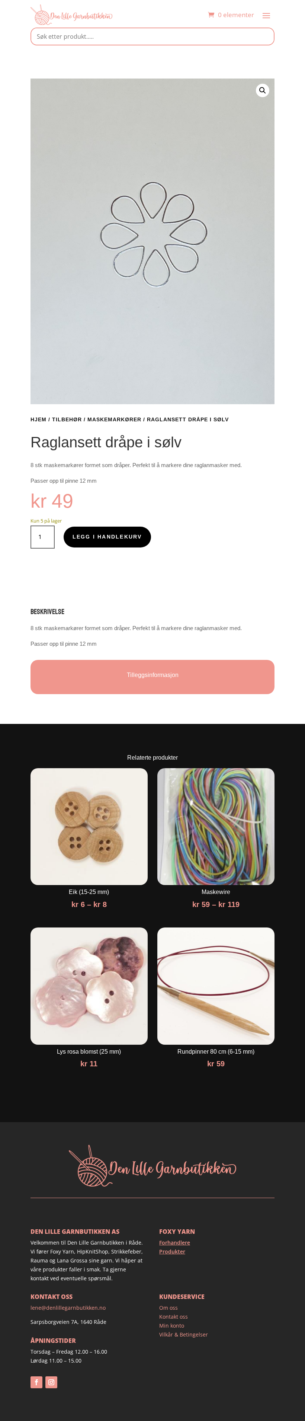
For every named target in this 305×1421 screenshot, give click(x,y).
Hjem (38, 419)
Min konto (171, 1325)
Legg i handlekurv (107, 537)
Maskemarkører (114, 419)
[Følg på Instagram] (51, 1382)
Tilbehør (67, 419)
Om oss (168, 1307)
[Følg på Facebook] (36, 1382)
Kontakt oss (173, 1316)
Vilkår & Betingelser (183, 1334)
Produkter (172, 1251)
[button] (262, 90)
